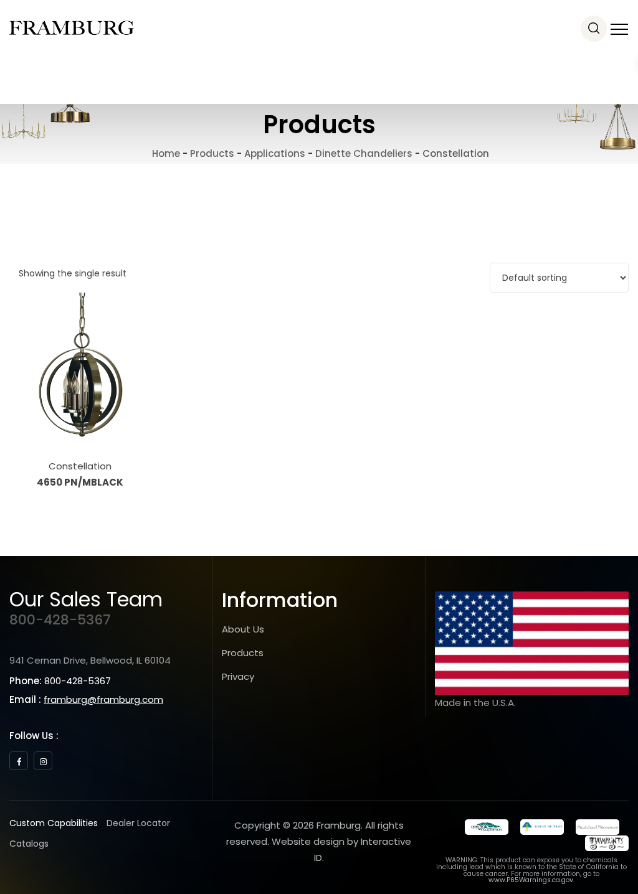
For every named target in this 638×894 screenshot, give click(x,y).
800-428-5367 (60, 619)
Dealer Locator (138, 823)
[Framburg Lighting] (71, 28)
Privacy (238, 676)
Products (243, 652)
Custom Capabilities (53, 823)
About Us (243, 629)
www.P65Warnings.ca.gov (530, 880)
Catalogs (29, 843)
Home (165, 153)
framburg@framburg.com (103, 699)
